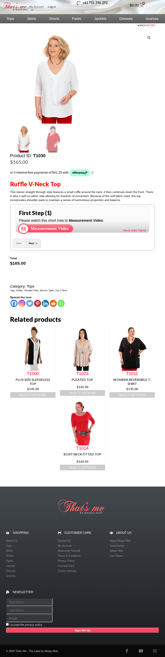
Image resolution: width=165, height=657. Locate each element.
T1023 (82, 373)
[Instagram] (21, 303)
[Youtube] (141, 651)
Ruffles (19, 290)
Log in (52, 6)
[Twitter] (29, 303)
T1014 (82, 448)
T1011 (132, 373)
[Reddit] (53, 303)
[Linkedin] (45, 303)
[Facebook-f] (127, 651)
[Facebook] (14, 303)
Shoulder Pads (31, 290)
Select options (33, 395)
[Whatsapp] (61, 303)
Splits (51, 290)
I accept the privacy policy (25, 624)
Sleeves (43, 290)
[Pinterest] (37, 303)
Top (57, 290)
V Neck (63, 290)
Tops (152, 25)
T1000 (33, 373)
